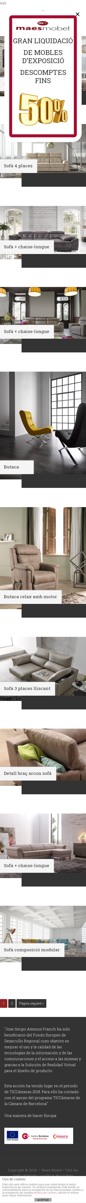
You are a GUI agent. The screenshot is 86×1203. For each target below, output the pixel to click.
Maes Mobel (52, 1170)
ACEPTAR (43, 1200)
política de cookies (57, 1175)
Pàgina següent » (31, 1003)
